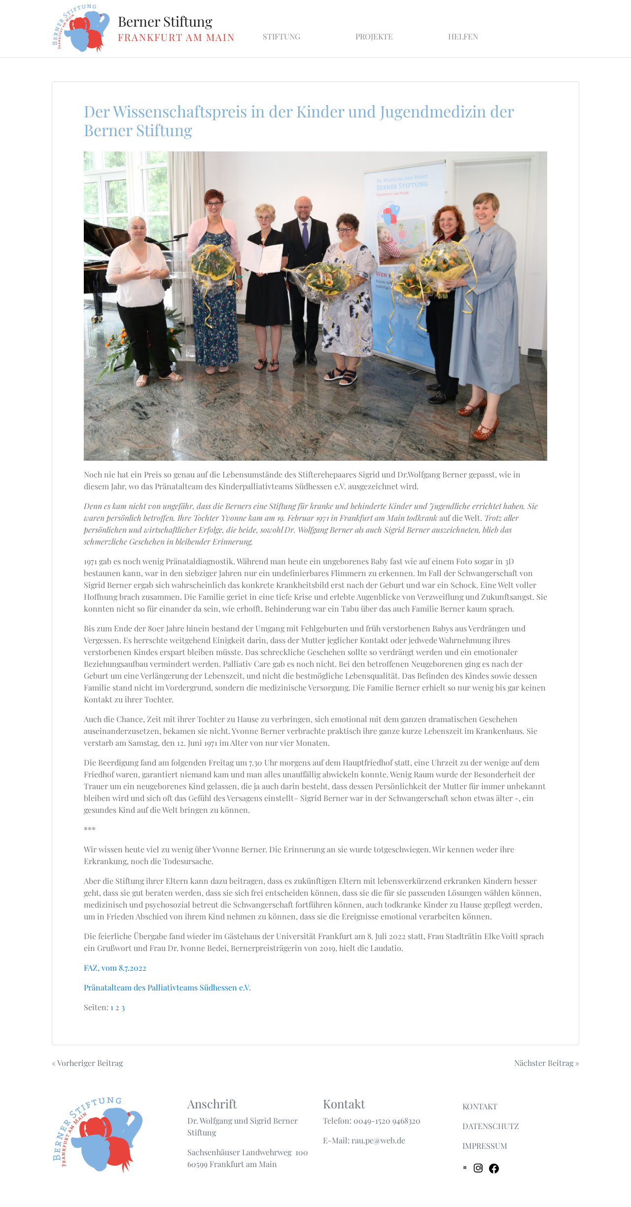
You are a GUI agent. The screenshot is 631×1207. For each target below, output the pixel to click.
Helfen (463, 36)
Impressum (484, 1145)
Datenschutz (490, 1126)
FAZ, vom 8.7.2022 (115, 967)
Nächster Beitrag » (546, 1063)
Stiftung (281, 36)
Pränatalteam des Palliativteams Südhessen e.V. (167, 987)
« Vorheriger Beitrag (87, 1063)
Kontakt (479, 1106)
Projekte (374, 36)
